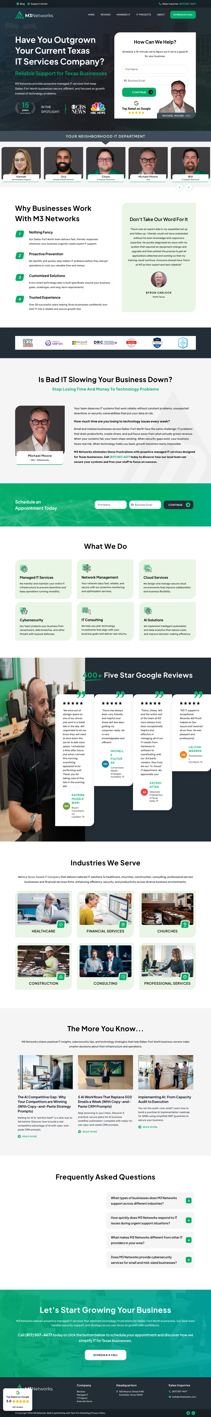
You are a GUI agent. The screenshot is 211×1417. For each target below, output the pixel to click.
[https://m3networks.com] (34, 14)
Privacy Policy (98, 1413)
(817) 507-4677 (120, 457)
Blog (22, 3)
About (161, 14)
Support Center (39, 3)
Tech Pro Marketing (80, 1413)
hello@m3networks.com (184, 1397)
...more (45, 1136)
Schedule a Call (183, 14)
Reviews (105, 14)
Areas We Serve (84, 1401)
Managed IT (123, 14)
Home (91, 14)
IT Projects (143, 14)
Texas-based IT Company (44, 877)
